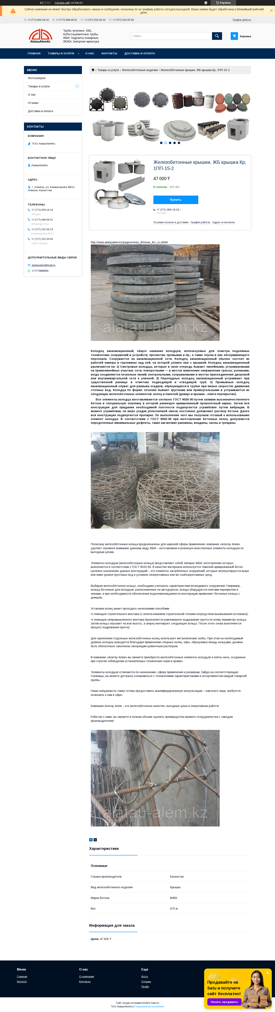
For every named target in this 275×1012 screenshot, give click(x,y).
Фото (144, 976)
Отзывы (33, 102)
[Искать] (217, 36)
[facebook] (91, 840)
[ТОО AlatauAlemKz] (41, 43)
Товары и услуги (61, 53)
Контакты (109, 53)
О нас (89, 53)
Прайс (145, 986)
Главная (34, 53)
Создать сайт (62, 2)
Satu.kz (155, 1003)
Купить (176, 199)
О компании (86, 976)
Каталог (22, 981)
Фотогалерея (36, 78)
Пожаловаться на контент (149, 1006)
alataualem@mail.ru (43, 265)
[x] (95, 840)
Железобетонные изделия (140, 70)
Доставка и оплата (139, 53)
